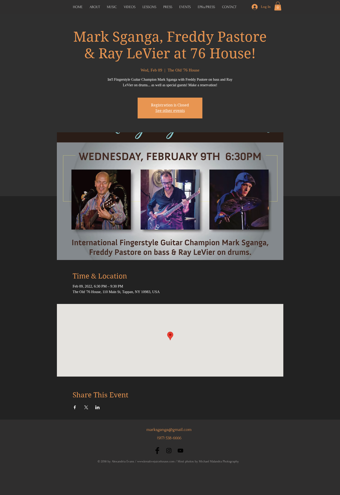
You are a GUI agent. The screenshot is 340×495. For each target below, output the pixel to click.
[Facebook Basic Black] (157, 450)
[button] (206, 7)
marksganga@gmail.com (169, 429)
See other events (170, 110)
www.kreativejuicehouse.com (156, 461)
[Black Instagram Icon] (168, 450)
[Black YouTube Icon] (180, 450)
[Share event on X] (86, 407)
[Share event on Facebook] (75, 407)
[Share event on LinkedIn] (97, 407)
